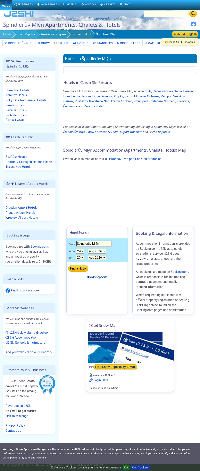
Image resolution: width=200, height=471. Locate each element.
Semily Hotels (15, 105)
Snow (45, 43)
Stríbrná (126, 101)
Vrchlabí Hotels (16, 115)
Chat (127, 4)
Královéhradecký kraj (53, 34)
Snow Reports (49, 4)
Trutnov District (81, 34)
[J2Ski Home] (18, 16)
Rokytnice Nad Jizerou (104, 101)
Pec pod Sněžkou (173, 96)
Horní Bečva (71, 96)
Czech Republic (26, 34)
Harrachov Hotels (17, 90)
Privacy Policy (15, 425)
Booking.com (39, 246)
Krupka (118, 96)
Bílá (148, 91)
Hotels (7, 34)
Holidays (90, 4)
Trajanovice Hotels (18, 167)
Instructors (130, 43)
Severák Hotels (16, 110)
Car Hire (154, 43)
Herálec (188, 91)
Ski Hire (63, 43)
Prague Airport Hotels (20, 213)
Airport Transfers (131, 132)
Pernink (68, 101)
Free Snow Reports (115, 367)
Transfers (104, 43)
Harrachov (114, 159)
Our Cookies (140, 467)
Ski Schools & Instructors (27, 342)
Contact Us (13, 430)
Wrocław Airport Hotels (21, 217)
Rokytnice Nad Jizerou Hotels (25, 100)
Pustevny (81, 101)
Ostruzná (153, 96)
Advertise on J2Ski (18, 406)
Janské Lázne (90, 96)
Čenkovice (70, 106)
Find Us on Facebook (24, 290)
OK (126, 467)
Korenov (106, 96)
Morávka (140, 96)
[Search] (193, 14)
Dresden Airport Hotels (21, 207)
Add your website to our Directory (28, 352)
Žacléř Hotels (14, 120)
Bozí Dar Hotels (16, 157)
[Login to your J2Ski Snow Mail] (130, 347)
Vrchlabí (169, 101)
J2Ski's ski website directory (29, 332)
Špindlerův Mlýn (20, 43)
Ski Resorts (25, 4)
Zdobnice (183, 101)
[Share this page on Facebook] (193, 25)
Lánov (129, 96)
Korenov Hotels (16, 95)
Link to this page (16, 416)
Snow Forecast (97, 132)
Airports (109, 4)
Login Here (100, 380)
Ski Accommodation (23, 337)
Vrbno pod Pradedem (148, 101)
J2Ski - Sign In (186, 34)
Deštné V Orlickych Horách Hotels (29, 162)
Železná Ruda (93, 106)
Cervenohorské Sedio (167, 91)
